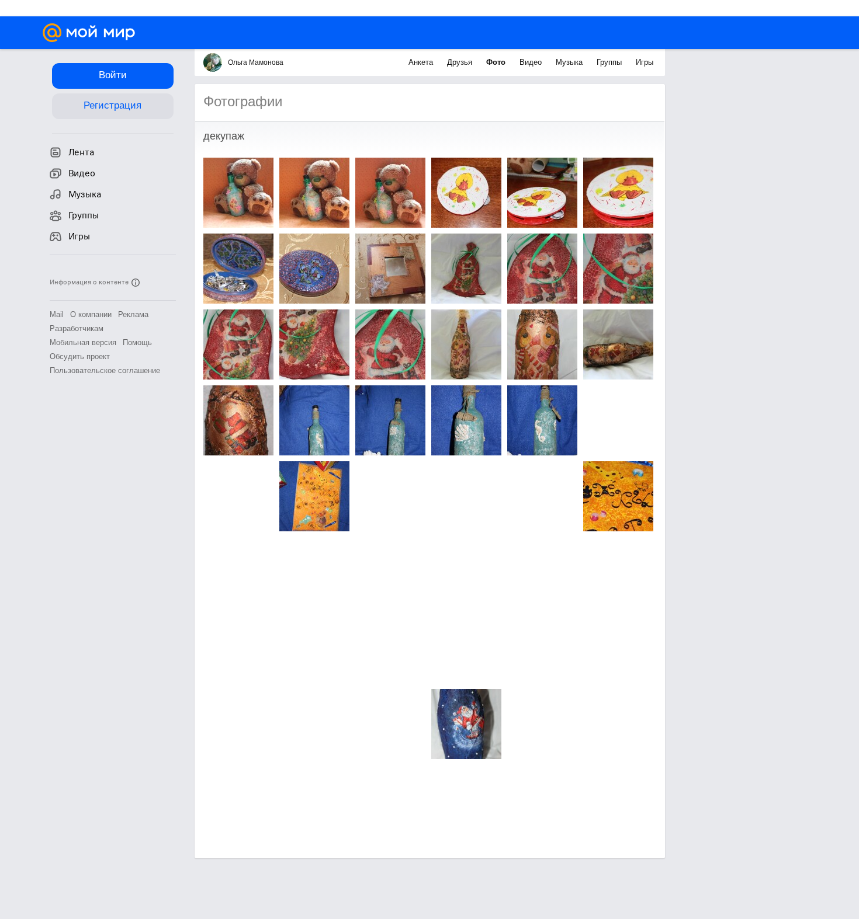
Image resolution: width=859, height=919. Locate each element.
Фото (497, 62)
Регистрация (112, 105)
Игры (644, 62)
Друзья (460, 62)
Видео (531, 62)
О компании (91, 314)
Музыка (570, 62)
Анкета (421, 62)
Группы (610, 62)
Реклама (133, 314)
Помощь (137, 342)
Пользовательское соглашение (105, 370)
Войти (113, 75)
